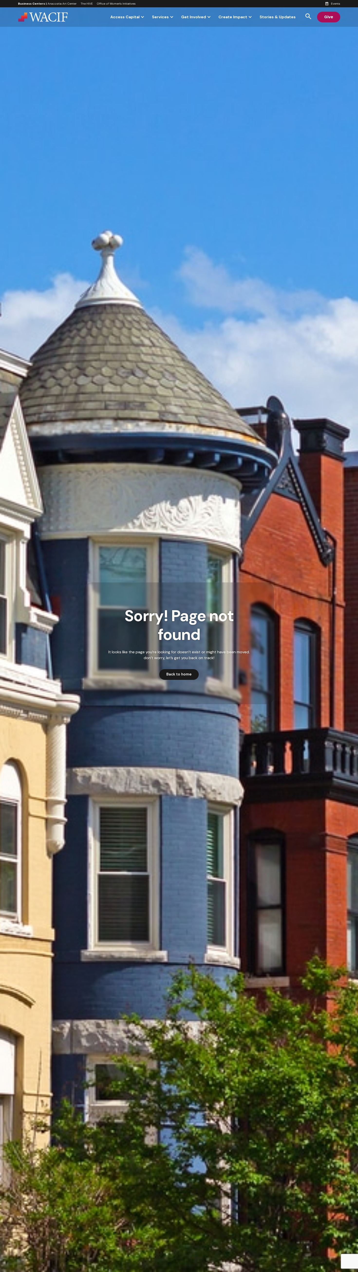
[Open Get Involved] (209, 17)
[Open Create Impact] (250, 17)
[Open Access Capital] (142, 17)
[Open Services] (171, 17)
